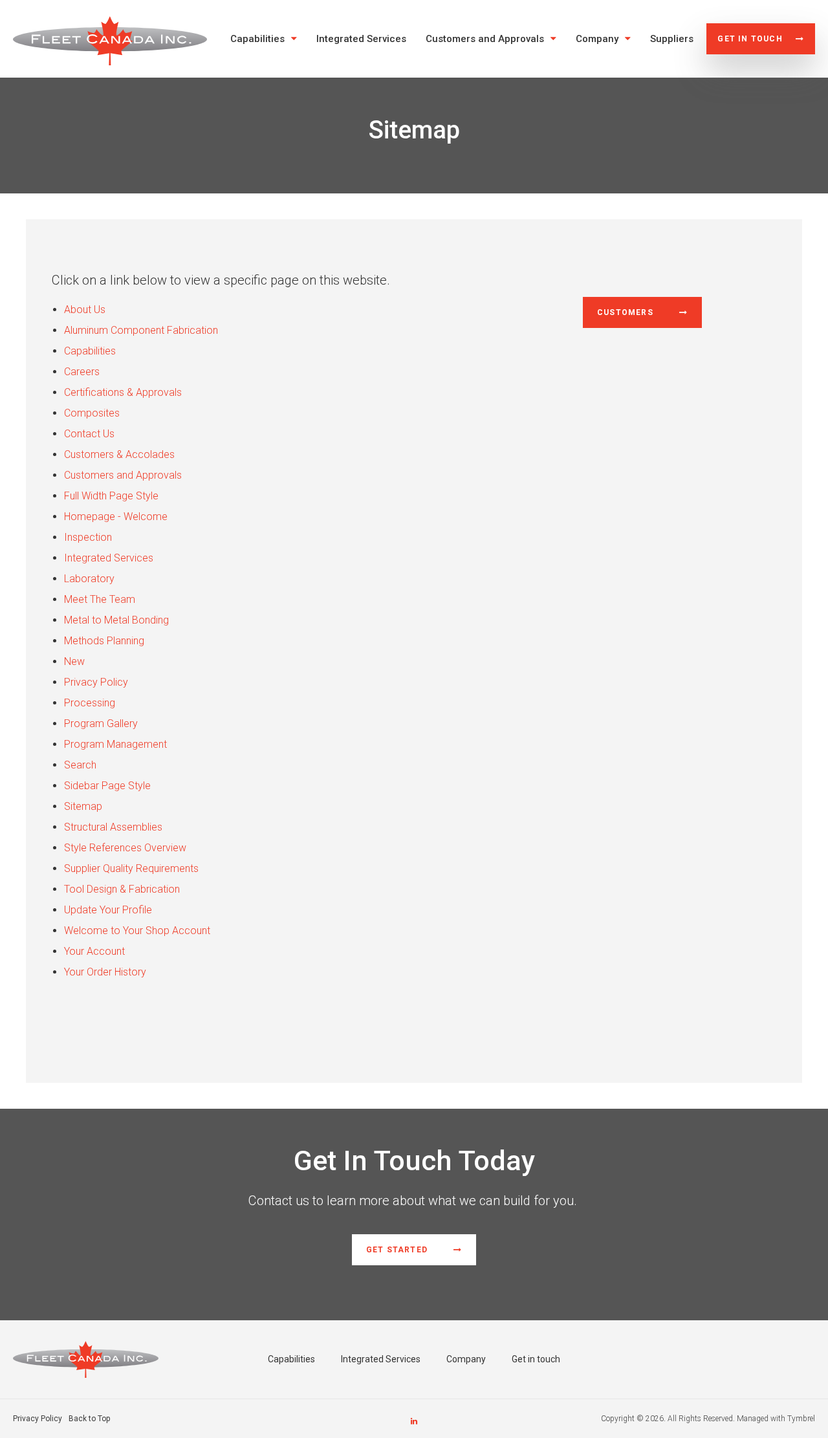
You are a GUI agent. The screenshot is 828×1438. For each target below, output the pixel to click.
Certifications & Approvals (123, 392)
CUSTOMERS (625, 312)
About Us (84, 309)
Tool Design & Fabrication (122, 889)
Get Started (397, 1249)
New (74, 661)
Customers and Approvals (485, 39)
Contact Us (89, 434)
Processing (89, 703)
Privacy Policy (96, 682)
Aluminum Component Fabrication (141, 330)
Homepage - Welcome (116, 516)
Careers (82, 371)
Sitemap (83, 806)
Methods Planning (104, 641)
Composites (92, 413)
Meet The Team (99, 599)
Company (597, 39)
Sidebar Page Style (107, 785)
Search (80, 765)
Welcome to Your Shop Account (137, 930)
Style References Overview (125, 848)
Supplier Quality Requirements (131, 868)
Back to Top (89, 1418)
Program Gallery (101, 723)
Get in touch (749, 38)
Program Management (115, 744)
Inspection (88, 537)
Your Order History (105, 972)
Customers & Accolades (119, 454)
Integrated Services (361, 39)
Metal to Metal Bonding (116, 620)
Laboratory (89, 578)
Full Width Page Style (111, 496)
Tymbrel (801, 1418)
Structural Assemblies (113, 827)
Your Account (94, 951)
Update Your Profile (108, 910)
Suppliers (671, 39)
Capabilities (257, 39)
